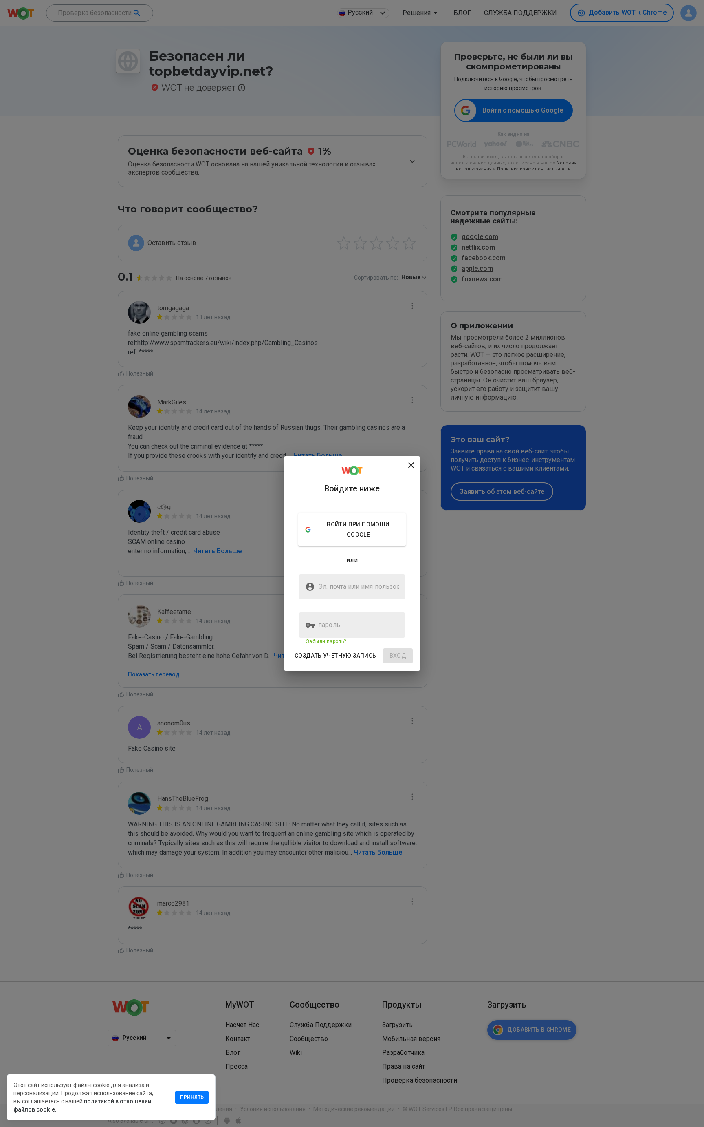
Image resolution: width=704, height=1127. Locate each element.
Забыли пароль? (326, 641)
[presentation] (352, 563)
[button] (335, 655)
